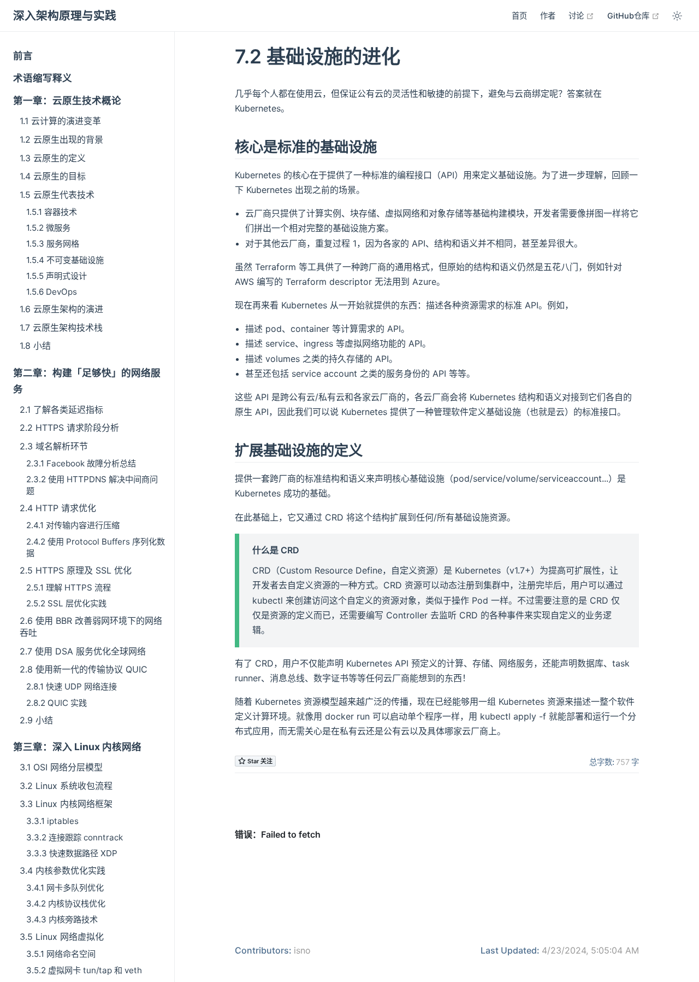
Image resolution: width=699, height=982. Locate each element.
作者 (547, 15)
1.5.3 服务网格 (52, 243)
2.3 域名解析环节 (54, 446)
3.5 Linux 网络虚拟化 (62, 936)
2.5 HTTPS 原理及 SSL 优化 (76, 570)
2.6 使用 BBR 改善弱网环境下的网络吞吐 (91, 626)
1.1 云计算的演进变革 (60, 120)
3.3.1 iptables (52, 821)
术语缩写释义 (42, 78)
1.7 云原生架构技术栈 (61, 327)
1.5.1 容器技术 (51, 212)
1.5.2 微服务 (48, 228)
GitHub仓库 (633, 15)
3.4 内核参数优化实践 (62, 870)
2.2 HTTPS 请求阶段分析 (69, 427)
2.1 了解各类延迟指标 (61, 409)
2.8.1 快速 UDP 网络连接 (71, 686)
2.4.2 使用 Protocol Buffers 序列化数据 (95, 547)
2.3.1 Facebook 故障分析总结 (81, 463)
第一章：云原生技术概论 (67, 100)
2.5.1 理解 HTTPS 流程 (68, 587)
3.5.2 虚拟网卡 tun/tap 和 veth (84, 970)
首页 (519, 15)
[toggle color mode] (677, 16)
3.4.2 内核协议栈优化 (65, 903)
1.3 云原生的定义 (53, 158)
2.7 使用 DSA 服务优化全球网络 (83, 651)
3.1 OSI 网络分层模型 (61, 767)
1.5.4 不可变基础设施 (65, 260)
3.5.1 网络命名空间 (61, 954)
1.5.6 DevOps (51, 292)
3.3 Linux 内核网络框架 (66, 803)
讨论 (581, 15)
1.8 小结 (35, 345)
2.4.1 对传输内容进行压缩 (73, 525)
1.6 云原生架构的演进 (61, 308)
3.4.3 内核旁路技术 (62, 919)
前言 (23, 55)
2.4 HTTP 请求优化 (58, 507)
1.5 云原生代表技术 (57, 194)
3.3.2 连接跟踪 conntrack (74, 837)
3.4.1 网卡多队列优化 (65, 887)
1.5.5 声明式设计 (56, 276)
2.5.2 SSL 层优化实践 (66, 603)
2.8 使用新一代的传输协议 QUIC (83, 669)
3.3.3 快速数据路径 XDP (71, 853)
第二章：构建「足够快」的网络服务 (87, 381)
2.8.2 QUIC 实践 (56, 703)
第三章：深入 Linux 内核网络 (77, 746)
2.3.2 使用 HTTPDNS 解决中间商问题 (92, 485)
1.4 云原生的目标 (53, 176)
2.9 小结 (36, 720)
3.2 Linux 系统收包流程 (66, 785)
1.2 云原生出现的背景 (61, 139)
